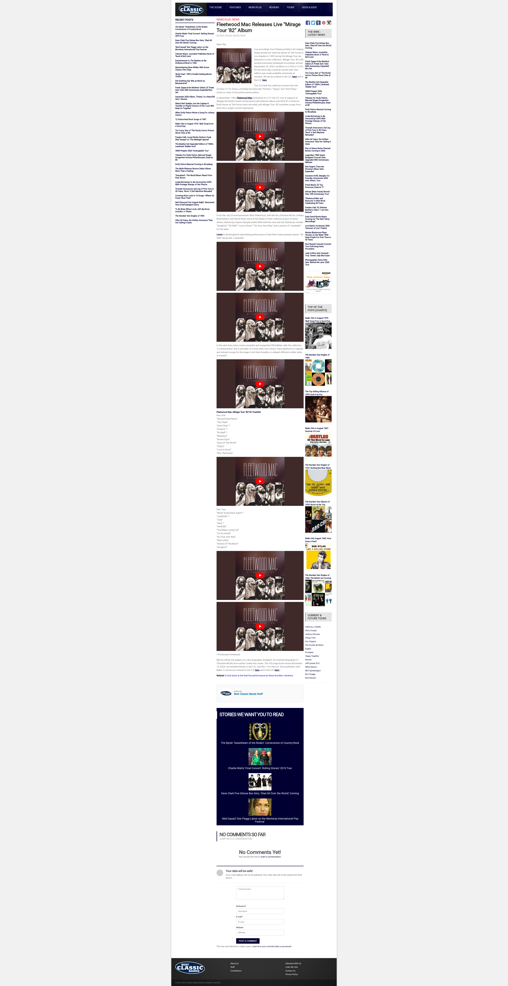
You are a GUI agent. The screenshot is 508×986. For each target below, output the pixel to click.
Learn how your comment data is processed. (272, 946)
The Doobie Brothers (314, 645)
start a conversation (271, 857)
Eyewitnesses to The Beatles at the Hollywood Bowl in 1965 (190, 61)
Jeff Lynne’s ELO (312, 663)
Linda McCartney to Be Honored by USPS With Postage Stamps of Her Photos (193, 183)
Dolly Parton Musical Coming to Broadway (194, 164)
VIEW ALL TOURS (313, 627)
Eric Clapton (310, 641)
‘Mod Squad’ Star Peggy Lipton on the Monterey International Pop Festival (191, 48)
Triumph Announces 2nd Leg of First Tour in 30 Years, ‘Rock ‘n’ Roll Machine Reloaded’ (194, 190)
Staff (232, 967)
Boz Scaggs (310, 674)
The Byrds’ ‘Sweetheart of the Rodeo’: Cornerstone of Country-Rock (191, 28)
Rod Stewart (310, 678)
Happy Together (312, 656)
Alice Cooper (311, 630)
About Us (234, 963)
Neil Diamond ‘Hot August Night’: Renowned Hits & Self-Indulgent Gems (194, 203)
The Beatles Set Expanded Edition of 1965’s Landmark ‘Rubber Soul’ (194, 145)
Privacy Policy (291, 974)
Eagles (308, 649)
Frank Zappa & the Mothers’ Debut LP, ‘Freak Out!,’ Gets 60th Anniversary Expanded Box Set (194, 90)
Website (239, 927)
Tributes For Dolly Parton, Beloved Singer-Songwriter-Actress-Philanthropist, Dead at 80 (194, 157)
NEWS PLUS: (224, 19)
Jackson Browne (312, 634)
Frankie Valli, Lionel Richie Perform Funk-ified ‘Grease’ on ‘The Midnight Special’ (193, 138)
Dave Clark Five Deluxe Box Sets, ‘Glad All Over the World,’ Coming (193, 41)
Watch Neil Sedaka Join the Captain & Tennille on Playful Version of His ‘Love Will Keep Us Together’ (194, 105)
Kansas (308, 659)
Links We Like (291, 967)
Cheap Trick (310, 638)
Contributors (236, 971)
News (235, 19)
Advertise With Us (293, 963)
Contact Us (290, 971)
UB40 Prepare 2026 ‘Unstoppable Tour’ (192, 151)
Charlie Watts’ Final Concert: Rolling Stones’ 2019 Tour (260, 768)
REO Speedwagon (313, 670)
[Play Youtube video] (260, 136)
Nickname (241, 906)
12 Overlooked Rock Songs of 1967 (190, 119)
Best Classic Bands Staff (232, 35)
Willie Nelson (311, 667)
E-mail (239, 917)
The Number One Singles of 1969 (189, 216)
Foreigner (309, 652)
